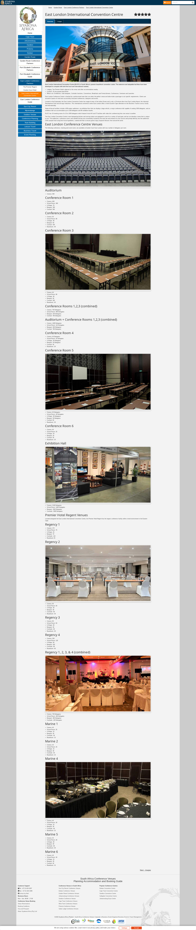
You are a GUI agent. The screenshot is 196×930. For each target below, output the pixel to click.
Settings (124, 928)
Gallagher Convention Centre (108, 896)
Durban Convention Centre (107, 888)
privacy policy (95, 928)
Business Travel (30, 131)
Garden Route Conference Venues (69, 893)
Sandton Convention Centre (108, 893)
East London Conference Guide (29, 101)
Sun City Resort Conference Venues (69, 888)
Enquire (168, 2)
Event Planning (30, 135)
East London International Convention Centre (30, 94)
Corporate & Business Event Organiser (106, 917)
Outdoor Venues (30, 115)
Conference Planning (30, 119)
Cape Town (30, 37)
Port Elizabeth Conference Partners (30, 69)
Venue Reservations (24, 903)
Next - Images (145, 870)
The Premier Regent (30, 87)
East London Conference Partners (29, 82)
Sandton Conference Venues (67, 898)
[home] (7, 2)
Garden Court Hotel (29, 90)
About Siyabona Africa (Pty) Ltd (27, 911)
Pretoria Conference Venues (67, 906)
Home (30, 33)
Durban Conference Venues (67, 891)
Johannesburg (29, 41)
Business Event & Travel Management (129, 917)
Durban (30, 53)
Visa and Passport (23, 909)
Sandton (30, 45)
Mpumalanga (30, 110)
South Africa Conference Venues (84, 917)
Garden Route (30, 57)
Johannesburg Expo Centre (108, 898)
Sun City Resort (30, 107)
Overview (50, 21)
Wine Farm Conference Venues (68, 903)
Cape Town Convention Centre (109, 891)
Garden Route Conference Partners (30, 62)
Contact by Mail (24, 893)
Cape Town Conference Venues (68, 901)
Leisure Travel (29, 127)
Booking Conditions (24, 906)
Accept (136, 928)
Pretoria (30, 49)
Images (59, 21)
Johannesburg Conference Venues (69, 896)
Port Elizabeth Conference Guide (30, 75)
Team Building (30, 123)
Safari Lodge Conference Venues (68, 909)
